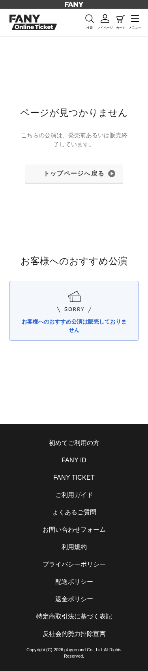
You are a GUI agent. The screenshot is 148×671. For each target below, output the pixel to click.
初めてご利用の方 (74, 442)
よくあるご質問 (74, 512)
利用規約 (74, 547)
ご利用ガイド (74, 495)
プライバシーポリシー (74, 564)
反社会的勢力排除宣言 (74, 633)
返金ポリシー (74, 599)
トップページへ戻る (74, 173)
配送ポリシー (74, 581)
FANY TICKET (74, 477)
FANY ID (74, 460)
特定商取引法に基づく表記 (74, 616)
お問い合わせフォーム (74, 529)
